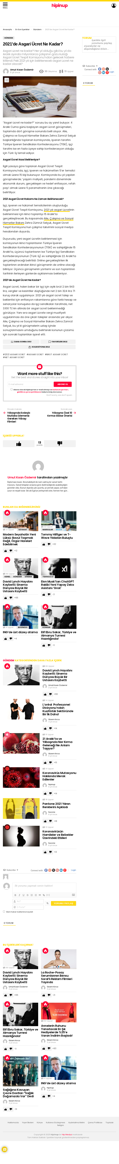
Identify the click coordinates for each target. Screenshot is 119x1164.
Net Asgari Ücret (15, 357)
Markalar (48, 529)
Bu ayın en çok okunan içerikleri (7, 513)
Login (73, 870)
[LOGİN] (113, 5)
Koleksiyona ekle (41, 347)
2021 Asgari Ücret (15, 354)
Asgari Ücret (36, 354)
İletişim (60, 1125)
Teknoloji (48, 576)
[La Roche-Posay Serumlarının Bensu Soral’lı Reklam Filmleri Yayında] (58, 959)
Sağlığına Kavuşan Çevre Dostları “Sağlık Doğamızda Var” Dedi (18, 1093)
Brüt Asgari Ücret (57, 354)
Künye (40, 1122)
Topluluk (109, 1122)
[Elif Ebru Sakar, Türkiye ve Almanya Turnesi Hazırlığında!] (58, 617)
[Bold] (15, 895)
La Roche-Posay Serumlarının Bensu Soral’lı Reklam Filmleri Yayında (56, 977)
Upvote (19, 443)
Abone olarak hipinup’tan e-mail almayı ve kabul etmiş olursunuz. (41, 390)
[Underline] (23, 895)
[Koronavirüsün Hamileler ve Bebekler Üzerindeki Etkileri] (21, 836)
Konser (47, 627)
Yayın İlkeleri (28, 1122)
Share (6, 80)
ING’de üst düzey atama (20, 632)
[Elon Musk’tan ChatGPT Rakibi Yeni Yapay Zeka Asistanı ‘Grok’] (58, 568)
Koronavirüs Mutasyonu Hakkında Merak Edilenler (59, 776)
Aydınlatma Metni (76, 1122)
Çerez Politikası (95, 1122)
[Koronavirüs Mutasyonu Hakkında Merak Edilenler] (21, 777)
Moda (59, 529)
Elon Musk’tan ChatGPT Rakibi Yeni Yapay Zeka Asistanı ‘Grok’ (57, 584)
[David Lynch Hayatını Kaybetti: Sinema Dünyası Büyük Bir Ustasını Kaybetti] (20, 568)
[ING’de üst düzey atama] (20, 617)
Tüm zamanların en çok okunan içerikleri (7, 734)
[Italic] (19, 895)
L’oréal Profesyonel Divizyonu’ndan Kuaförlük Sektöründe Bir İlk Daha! (58, 709)
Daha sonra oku (22, 341)
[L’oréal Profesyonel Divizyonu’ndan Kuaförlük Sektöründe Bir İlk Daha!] (21, 709)
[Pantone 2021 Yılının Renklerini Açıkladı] (21, 808)
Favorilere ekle (59, 341)
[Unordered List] (36, 895)
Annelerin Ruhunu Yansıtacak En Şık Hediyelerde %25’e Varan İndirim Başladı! (57, 1031)
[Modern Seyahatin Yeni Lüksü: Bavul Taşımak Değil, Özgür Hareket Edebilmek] (20, 521)
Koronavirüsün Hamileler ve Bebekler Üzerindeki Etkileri (58, 834)
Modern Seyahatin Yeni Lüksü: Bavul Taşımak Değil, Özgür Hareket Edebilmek (19, 539)
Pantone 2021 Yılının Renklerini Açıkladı (56, 805)
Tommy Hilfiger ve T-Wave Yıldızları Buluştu (57, 536)
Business (22, 627)
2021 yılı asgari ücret (57, 210)
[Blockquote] (40, 895)
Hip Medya (67, 1134)
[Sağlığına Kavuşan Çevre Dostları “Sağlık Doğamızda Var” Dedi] (20, 1071)
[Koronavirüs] (7, 769)
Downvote (60, 443)
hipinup (60, 5)
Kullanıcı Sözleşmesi (55, 1122)
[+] (48, 895)
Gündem (17, 576)
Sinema (28, 576)
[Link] (44, 895)
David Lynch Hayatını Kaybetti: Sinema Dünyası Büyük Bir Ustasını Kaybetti (18, 586)
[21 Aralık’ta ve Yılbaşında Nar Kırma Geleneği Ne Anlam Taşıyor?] (21, 743)
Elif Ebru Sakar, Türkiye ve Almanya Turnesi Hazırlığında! (58, 635)
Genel (7, 576)
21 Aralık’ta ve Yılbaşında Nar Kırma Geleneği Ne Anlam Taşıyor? (57, 744)
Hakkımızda (13, 1122)
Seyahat (22, 529)
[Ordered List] (32, 895)
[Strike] (28, 895)
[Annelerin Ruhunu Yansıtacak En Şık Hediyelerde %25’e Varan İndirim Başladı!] (58, 1013)
